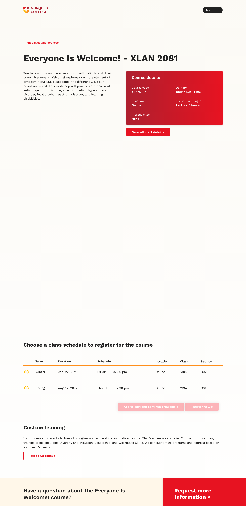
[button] (213, 10)
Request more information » (192, 493)
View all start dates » (148, 132)
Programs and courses (43, 42)
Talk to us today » (42, 455)
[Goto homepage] (36, 10)
